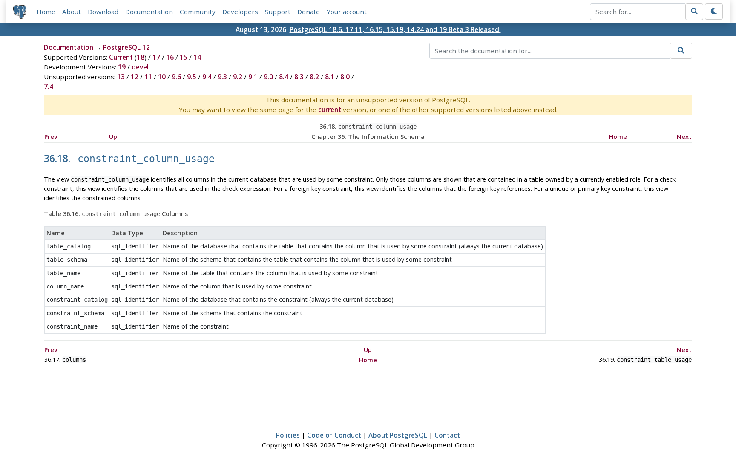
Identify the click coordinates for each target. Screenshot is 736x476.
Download (103, 11)
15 (183, 57)
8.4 (283, 76)
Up (113, 137)
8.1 (329, 76)
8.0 (345, 76)
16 (170, 57)
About (71, 11)
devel (140, 67)
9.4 (207, 76)
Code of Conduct (334, 435)
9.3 (222, 76)
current (329, 109)
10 (162, 76)
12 (134, 76)
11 (148, 76)
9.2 (237, 76)
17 (156, 57)
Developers (240, 11)
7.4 (48, 86)
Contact (447, 435)
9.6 (176, 76)
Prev (51, 137)
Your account (347, 11)
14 (197, 57)
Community (198, 11)
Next (684, 137)
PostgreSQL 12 (126, 47)
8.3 (299, 76)
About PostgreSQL (397, 435)
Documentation (149, 11)
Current (121, 57)
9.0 (268, 76)
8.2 (314, 76)
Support (277, 11)
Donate (308, 11)
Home (46, 11)
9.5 (191, 76)
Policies (288, 435)
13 (121, 76)
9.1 (253, 76)
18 (140, 57)
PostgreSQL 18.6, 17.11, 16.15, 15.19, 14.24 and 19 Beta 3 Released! (395, 29)
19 (122, 67)
